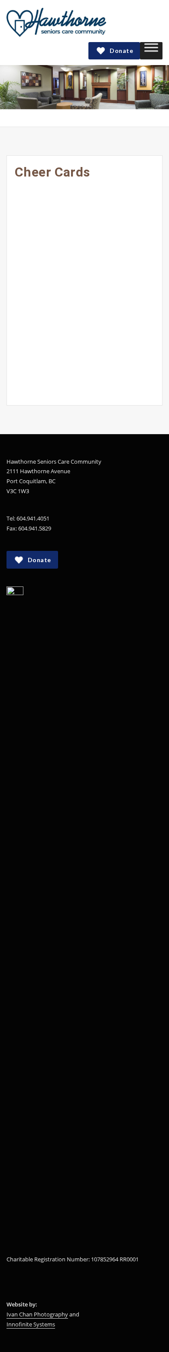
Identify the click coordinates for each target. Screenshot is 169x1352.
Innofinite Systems (30, 1324)
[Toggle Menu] (151, 50)
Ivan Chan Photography (37, 1314)
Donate (121, 50)
